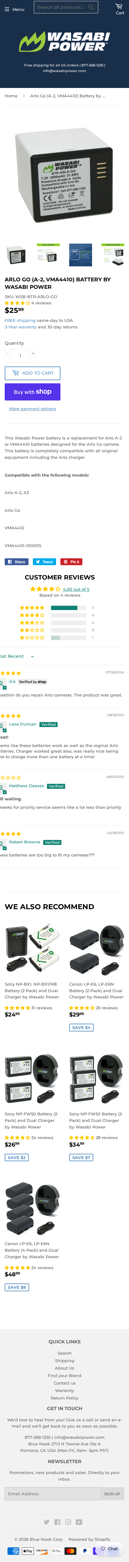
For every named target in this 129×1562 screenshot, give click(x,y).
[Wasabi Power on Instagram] (68, 1523)
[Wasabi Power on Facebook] (57, 1523)
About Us (64, 1368)
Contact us (65, 1382)
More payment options (32, 408)
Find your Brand (64, 1375)
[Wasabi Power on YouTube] (79, 1523)
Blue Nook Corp (46, 1539)
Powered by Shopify (89, 1539)
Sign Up (112, 1494)
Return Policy (64, 1397)
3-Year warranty (21, 326)
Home (11, 95)
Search (65, 1353)
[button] (18, 302)
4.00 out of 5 (76, 589)
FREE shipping (20, 320)
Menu (18, 9)
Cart (120, 12)
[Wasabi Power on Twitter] (47, 1523)
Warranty (64, 1390)
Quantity (14, 343)
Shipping (64, 1360)
